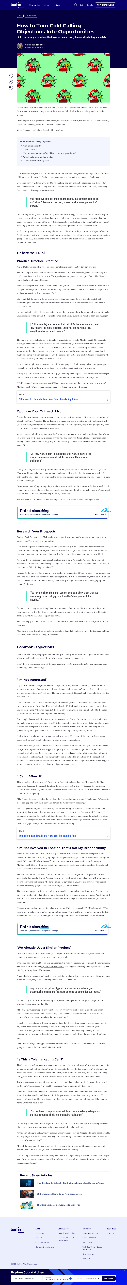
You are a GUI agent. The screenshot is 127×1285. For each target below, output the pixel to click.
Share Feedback (89, 1238)
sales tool (73, 486)
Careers (38, 1238)
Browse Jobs (88, 1254)
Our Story (39, 1233)
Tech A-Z (86, 1259)
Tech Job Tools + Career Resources (92, 1248)
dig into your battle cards (52, 966)
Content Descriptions (44, 1247)
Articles (57, 5)
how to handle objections (80, 182)
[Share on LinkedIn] (10, 87)
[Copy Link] (10, 81)
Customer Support (90, 1233)
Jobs (47, 5)
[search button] (75, 5)
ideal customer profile (26, 437)
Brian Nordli (39, 44)
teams (43, 1047)
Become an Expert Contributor (66, 1239)
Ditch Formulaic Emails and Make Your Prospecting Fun (47, 835)
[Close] (124, 1271)
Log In (90, 5)
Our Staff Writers (42, 1242)
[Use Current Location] (70, 1278)
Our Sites (111, 1233)
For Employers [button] (105, 5)
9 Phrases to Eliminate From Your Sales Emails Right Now (48, 399)
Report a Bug (88, 1242)
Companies (34, 5)
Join (82, 5)
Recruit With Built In (67, 1233)
